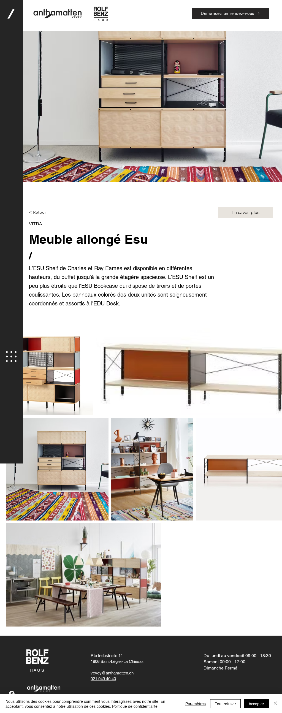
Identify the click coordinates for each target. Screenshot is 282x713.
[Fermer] (275, 704)
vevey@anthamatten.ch (112, 673)
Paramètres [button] (195, 703)
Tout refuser (225, 703)
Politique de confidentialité (135, 706)
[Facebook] (11, 693)
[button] (11, 356)
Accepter (256, 703)
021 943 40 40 (103, 678)
